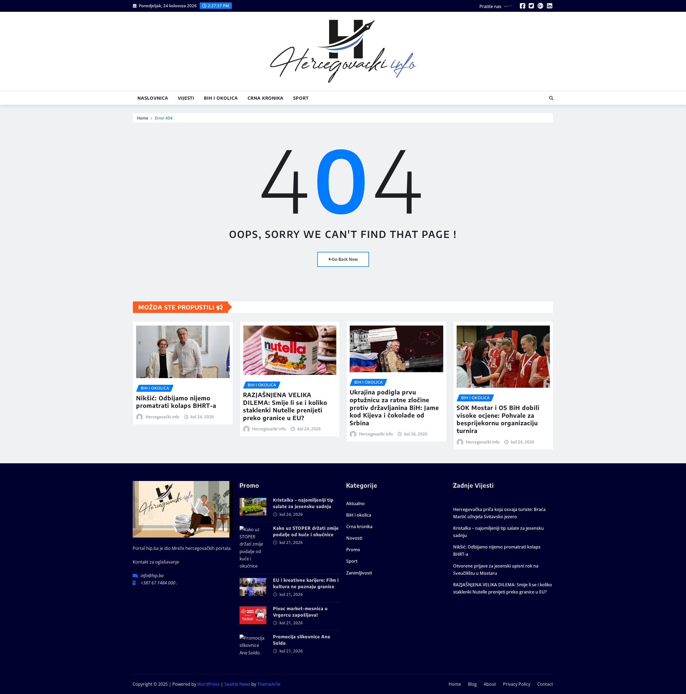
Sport (301, 98)
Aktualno (355, 503)
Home (142, 118)
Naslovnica (152, 98)
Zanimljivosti (359, 573)
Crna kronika (266, 98)
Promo (353, 550)
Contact (545, 684)
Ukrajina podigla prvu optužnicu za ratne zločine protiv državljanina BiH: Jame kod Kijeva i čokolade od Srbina (394, 407)
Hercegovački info (162, 416)
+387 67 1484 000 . (159, 583)
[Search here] (551, 98)
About (490, 684)
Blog (472, 684)
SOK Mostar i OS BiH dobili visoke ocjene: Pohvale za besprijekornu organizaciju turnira (498, 419)
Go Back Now (345, 259)
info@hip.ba (152, 576)
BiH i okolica (221, 98)
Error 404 (164, 118)
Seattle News (237, 684)
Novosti (354, 538)
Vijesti (186, 98)
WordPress (208, 684)
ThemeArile (268, 684)
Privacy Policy (516, 684)
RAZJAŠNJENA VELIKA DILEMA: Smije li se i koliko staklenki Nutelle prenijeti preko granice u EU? (285, 406)
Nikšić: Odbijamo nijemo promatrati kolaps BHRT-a (176, 401)
